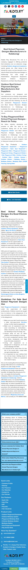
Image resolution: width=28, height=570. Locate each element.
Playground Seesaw (20, 102)
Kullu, (19, 394)
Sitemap (4, 485)
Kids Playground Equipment (11, 525)
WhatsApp (14, 568)
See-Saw (24, 322)
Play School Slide (7, 527)
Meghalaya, (14, 394)
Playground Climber (7, 130)
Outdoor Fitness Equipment (9, 228)
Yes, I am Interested (14, 199)
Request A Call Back (26, 286)
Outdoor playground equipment (16, 66)
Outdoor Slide (7, 157)
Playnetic (5, 506)
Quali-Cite (5, 500)
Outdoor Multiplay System (10, 516)
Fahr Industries (7, 509)
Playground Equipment (12, 307)
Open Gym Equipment (17, 148)
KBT (3, 504)
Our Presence (6, 488)
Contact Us (5, 492)
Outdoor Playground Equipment (12, 514)
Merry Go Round (11, 230)
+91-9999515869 (7, 3)
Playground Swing (6, 153)
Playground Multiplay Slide (10, 519)
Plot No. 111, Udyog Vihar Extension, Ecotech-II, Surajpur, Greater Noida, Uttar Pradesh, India (14, 547)
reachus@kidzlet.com (21, 3)
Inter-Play (5, 502)
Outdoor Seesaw (19, 157)
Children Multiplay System (10, 521)
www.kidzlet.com (9, 533)
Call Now (5, 568)
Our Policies (6, 494)
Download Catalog (14, 1)
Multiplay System (19, 159)
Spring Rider (11, 163)
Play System (5, 262)
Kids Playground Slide (8, 155)
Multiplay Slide (17, 161)
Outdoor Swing (21, 155)
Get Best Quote (15, 192)
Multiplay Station (6, 161)
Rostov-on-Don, (14, 294)
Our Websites (6, 490)
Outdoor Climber (6, 159)
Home (3, 38)
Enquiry (24, 568)
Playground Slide (6, 151)
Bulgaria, (22, 294)
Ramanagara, (5, 294)
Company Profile (7, 483)
